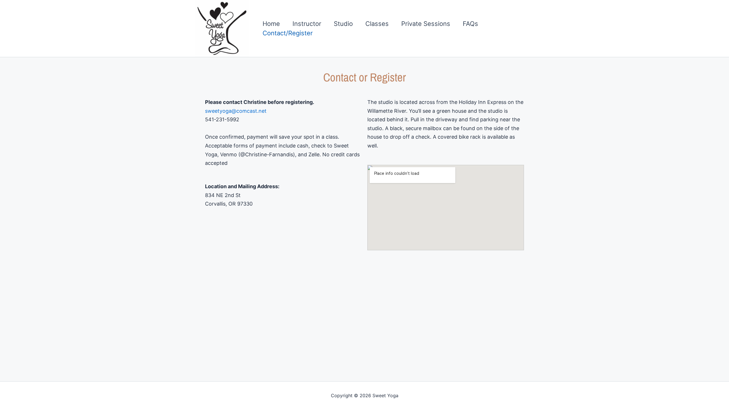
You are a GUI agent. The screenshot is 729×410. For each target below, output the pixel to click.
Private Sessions (425, 23)
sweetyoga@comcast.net (236, 111)
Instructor (306, 23)
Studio (343, 23)
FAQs (470, 23)
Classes (377, 23)
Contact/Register (288, 33)
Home (271, 23)
